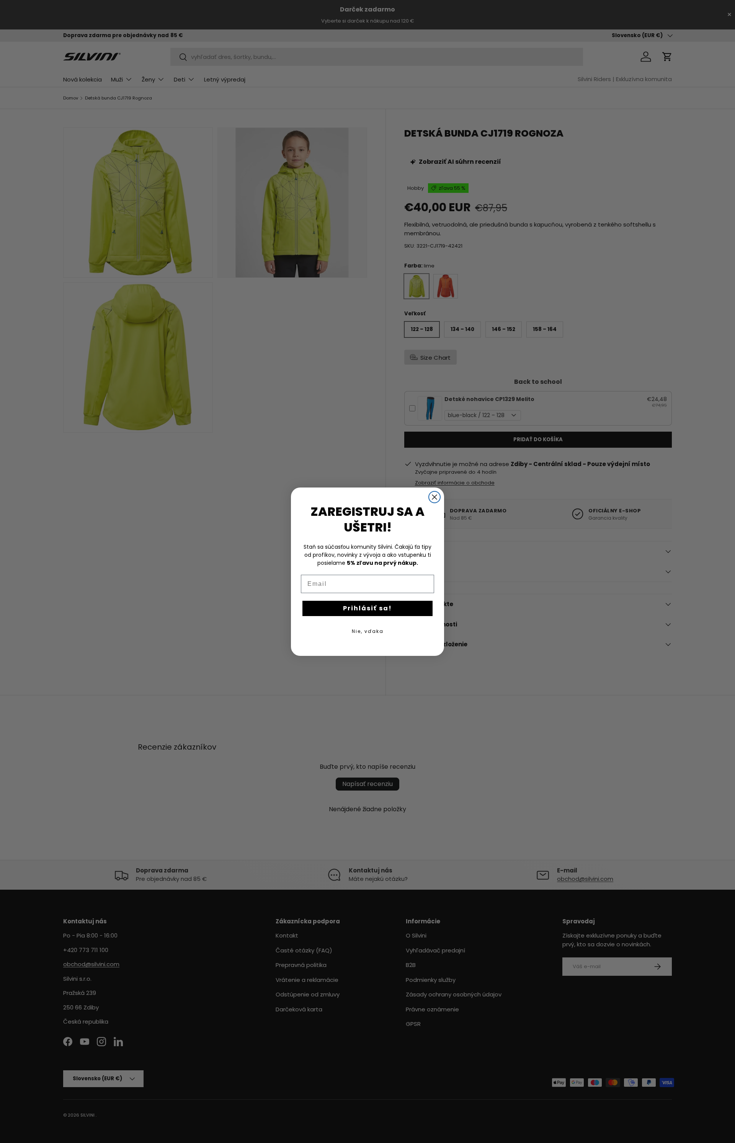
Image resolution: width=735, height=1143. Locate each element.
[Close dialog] (434, 497)
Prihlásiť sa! (367, 608)
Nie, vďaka (368, 631)
